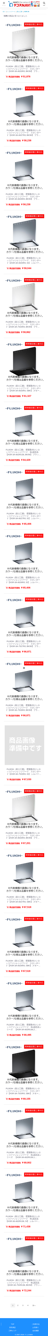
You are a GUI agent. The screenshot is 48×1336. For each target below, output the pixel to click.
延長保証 (12, 1327)
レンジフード (11, 11)
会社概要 (35, 1331)
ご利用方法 (36, 1324)
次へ (34, 1305)
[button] (43, 687)
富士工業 (19, 11)
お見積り (35, 1327)
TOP (12, 1324)
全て (4, 11)
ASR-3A (26, 11)
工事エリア (12, 1331)
